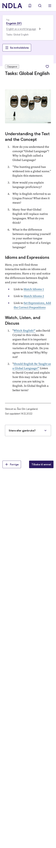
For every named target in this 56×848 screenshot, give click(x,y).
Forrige (14, 464)
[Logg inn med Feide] (30, 5)
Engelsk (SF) (14, 23)
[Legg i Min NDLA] (47, 66)
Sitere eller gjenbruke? (22, 430)
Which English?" (24, 330)
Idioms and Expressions (27, 257)
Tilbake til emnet (41, 464)
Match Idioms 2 (34, 296)
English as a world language (21, 28)
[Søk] (40, 5)
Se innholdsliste (19, 47)
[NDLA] (12, 5)
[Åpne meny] (50, 5)
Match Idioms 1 (34, 289)
